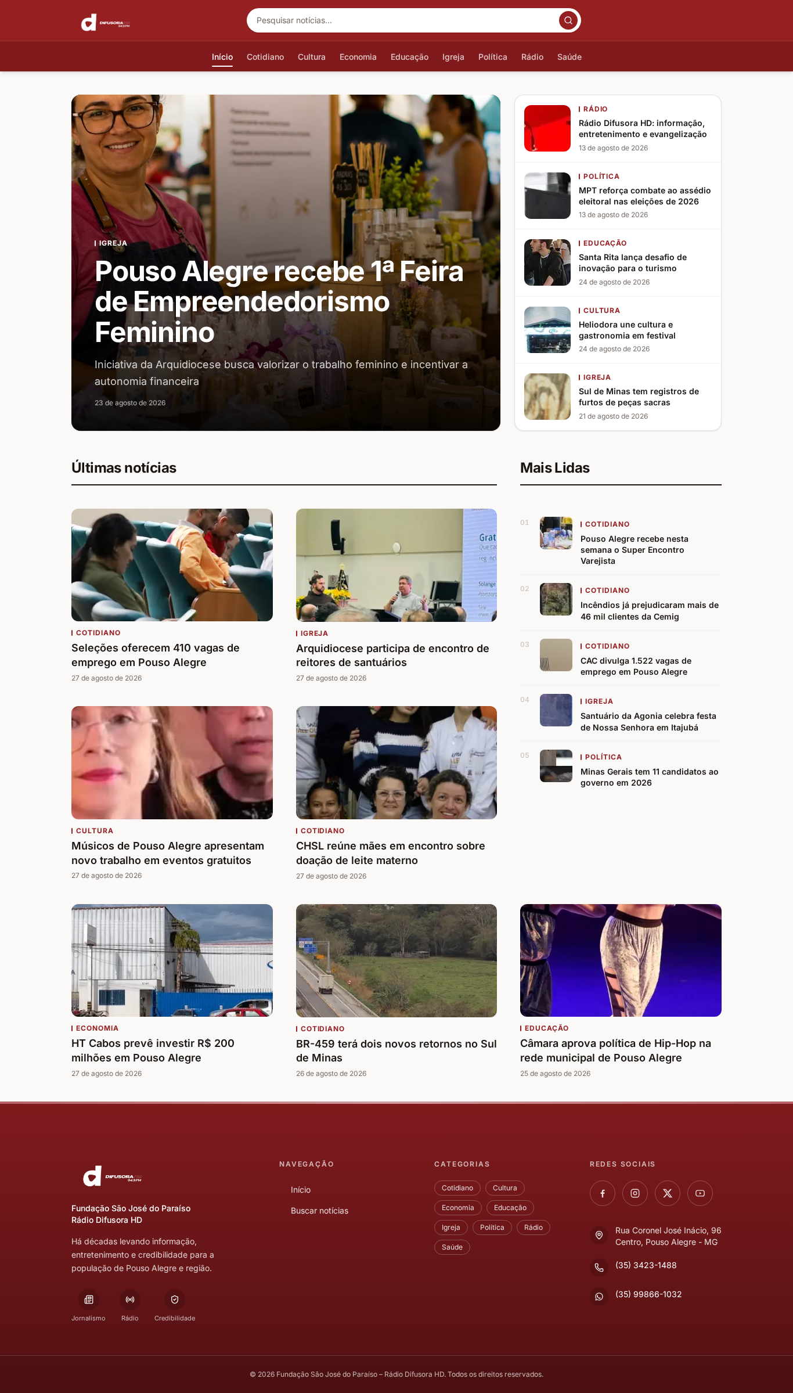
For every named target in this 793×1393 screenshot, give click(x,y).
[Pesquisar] (568, 20)
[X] (667, 1193)
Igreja (451, 1227)
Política (492, 1227)
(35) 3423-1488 (646, 1265)
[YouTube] (700, 1193)
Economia (458, 1207)
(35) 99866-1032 (648, 1294)
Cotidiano (457, 1187)
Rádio (533, 1227)
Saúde (452, 1247)
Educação (510, 1207)
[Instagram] (635, 1193)
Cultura (505, 1187)
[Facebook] (602, 1193)
